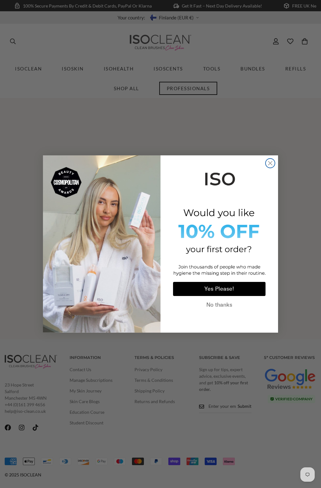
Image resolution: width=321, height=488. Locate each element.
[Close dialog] (270, 163)
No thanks (219, 304)
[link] (219, 177)
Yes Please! (219, 288)
